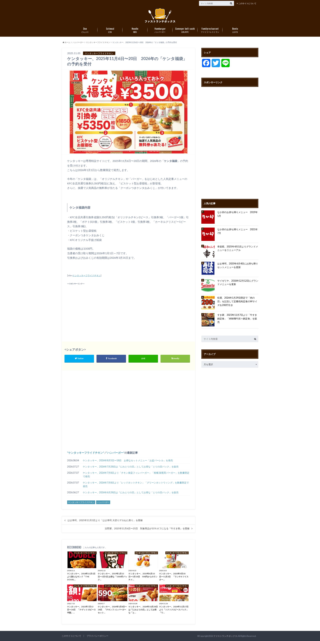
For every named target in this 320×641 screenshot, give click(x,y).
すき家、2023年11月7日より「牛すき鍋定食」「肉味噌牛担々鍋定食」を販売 (237, 318)
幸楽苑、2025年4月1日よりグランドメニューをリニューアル (237, 248)
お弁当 (235, 30)
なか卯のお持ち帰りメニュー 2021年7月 (237, 231)
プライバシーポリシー (97, 635)
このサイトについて (247, 3)
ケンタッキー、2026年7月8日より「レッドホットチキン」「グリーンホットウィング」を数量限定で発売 (136, 484)
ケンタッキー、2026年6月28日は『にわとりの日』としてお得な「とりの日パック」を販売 (130, 492)
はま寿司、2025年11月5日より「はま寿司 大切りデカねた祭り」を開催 (105, 520)
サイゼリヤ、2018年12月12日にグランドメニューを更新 (237, 282)
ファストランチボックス (225, 636)
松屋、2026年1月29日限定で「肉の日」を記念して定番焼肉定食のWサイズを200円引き (237, 301)
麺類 (135, 30)
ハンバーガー (160, 30)
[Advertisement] (97, 309)
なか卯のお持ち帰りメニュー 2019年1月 (237, 214)
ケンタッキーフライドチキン (86, 275)
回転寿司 (185, 30)
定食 (110, 30)
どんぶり (85, 30)
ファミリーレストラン (210, 30)
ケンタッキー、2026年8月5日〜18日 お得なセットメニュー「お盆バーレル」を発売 (128, 460)
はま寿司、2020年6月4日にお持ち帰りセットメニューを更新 (237, 265)
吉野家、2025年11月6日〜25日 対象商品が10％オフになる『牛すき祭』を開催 (147, 528)
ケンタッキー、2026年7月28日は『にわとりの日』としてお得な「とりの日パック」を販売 (130, 466)
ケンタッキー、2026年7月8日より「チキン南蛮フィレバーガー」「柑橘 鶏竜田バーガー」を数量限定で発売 (136, 474)
